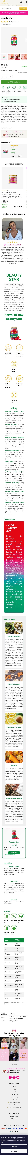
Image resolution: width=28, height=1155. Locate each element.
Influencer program (14, 1116)
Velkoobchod (14, 1118)
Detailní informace (5, 128)
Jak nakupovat (14, 1094)
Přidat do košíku (15, 82)
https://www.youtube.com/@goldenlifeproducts (17, 1077)
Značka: (6, 24)
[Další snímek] (26, 40)
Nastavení (14, 1146)
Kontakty (15, 1099)
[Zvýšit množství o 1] (11, 77)
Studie (14, 1092)
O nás (14, 1086)
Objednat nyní (14, 852)
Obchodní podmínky (15, 1102)
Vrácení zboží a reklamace (15, 1105)
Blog (15, 1089)
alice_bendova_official (14, 245)
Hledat (23, 8)
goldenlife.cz (14, 1077)
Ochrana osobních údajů (15, 1107)
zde (2, 1142)
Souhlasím (14, 1151)
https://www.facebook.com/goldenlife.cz (10, 1077)
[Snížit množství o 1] (3, 77)
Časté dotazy (15, 1097)
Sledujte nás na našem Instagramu (14, 1034)
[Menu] (25, 1)
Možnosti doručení (22, 72)
